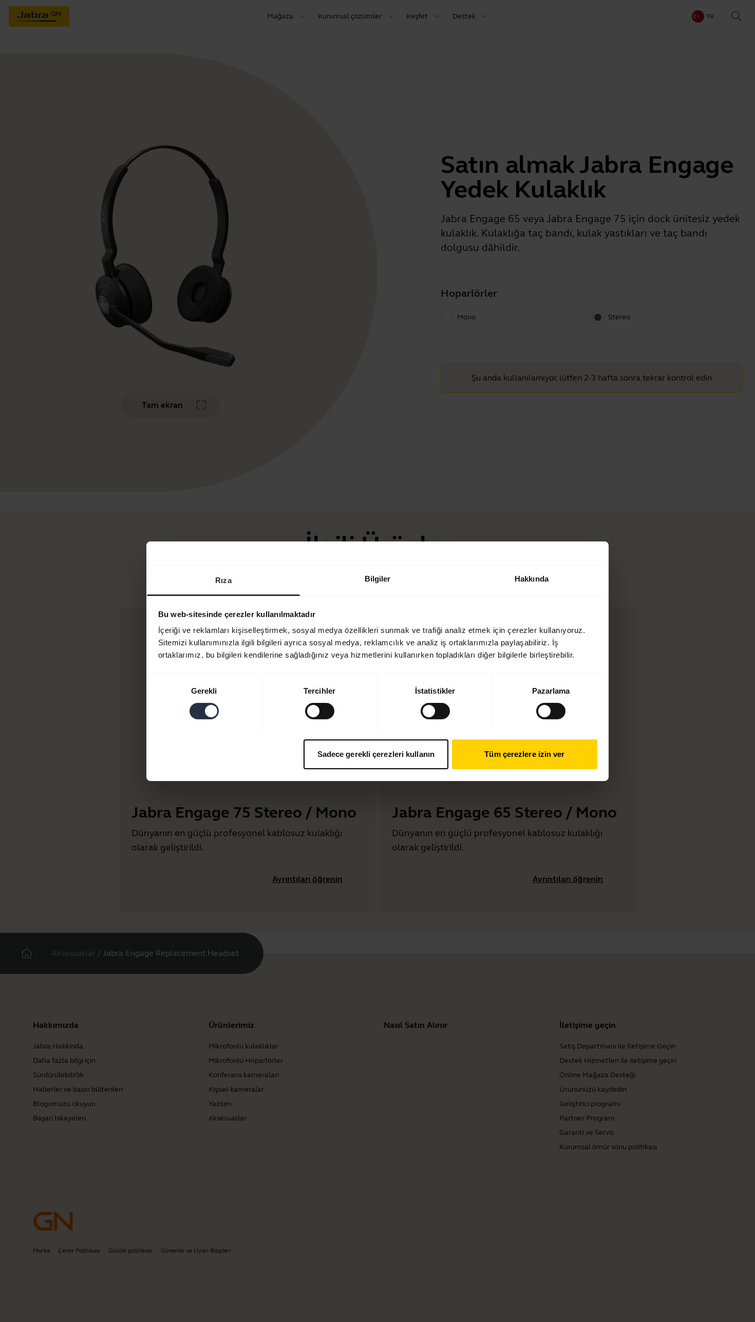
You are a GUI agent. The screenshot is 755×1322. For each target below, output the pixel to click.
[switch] (319, 711)
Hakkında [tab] (532, 578)
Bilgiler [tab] (378, 578)
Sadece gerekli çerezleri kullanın (376, 753)
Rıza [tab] (223, 579)
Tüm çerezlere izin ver (524, 753)
